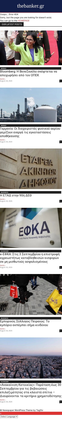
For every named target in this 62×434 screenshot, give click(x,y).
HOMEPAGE (23, 20)
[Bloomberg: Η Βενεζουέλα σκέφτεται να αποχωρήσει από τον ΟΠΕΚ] (31, 47)
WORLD (3, 68)
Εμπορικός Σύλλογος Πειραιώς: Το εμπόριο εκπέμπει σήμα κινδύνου (25, 323)
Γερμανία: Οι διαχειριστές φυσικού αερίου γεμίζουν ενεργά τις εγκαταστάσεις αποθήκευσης (30, 132)
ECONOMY (5, 251)
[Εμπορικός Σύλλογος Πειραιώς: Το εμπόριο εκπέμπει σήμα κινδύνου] (31, 294)
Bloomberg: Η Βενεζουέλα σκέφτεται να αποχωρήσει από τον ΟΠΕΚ (28, 73)
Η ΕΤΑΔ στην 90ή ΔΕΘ (16, 195)
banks (2, 79)
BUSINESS (4, 192)
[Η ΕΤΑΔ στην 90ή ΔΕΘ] (31, 168)
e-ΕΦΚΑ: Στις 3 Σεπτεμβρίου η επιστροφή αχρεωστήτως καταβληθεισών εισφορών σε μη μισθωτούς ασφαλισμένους (30, 257)
